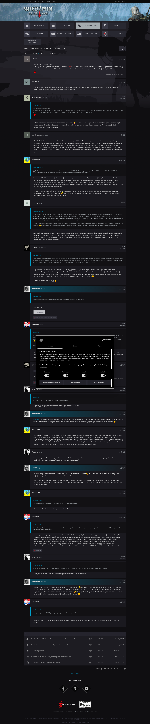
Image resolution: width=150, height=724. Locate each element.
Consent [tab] (50, 346)
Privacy (76, 711)
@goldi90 (37, 419)
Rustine (35, 389)
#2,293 (122, 429)
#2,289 (122, 324)
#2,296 (122, 492)
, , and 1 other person (46, 317)
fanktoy (35, 203)
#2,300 (122, 602)
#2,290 (122, 365)
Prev (26, 54)
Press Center (94, 711)
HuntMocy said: (37, 500)
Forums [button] (27, 1)
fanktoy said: (36, 255)
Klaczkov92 (36, 97)
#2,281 (122, 58)
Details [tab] (75, 346)
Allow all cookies (99, 382)
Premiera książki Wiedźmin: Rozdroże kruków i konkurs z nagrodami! (54, 639)
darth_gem (36, 135)
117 (44, 54)
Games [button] (35, 1)
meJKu (34, 82)
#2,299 (122, 581)
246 (50, 54)
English (76, 674)
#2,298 (122, 557)
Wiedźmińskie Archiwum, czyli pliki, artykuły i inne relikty (50, 645)
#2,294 (122, 452)
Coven (34, 59)
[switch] (65, 375)
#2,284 (122, 135)
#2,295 (122, 468)
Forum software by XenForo (75, 722)
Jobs (42, 1)
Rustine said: (36, 525)
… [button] (46, 54)
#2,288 (122, 288)
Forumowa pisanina (37, 651)
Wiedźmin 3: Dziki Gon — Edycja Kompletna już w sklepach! (51, 657)
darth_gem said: (37, 167)
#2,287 (122, 247)
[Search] (121, 48)
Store (48, 1)
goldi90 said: (36, 332)
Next (53, 54)
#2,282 (122, 81)
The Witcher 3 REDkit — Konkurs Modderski (45, 663)
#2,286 (122, 203)
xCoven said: (36, 105)
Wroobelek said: (37, 211)
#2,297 (122, 516)
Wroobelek (36, 160)
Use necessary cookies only (51, 382)
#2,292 (122, 413)
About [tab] (100, 346)
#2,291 (122, 389)
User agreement (69, 711)
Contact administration (58, 711)
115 (39, 54)
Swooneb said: (37, 565)
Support (55, 1)
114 (36, 54)
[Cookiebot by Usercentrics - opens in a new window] (103, 340)
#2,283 (122, 97)
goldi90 (35, 247)
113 (33, 54)
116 (41, 54)
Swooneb (35, 324)
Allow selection (75, 382)
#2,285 (122, 159)
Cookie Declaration (84, 711)
